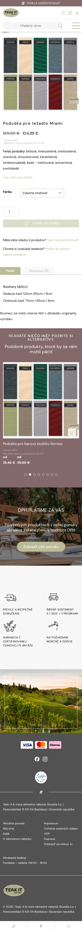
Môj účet (8, 828)
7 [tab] (52, 474)
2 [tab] (30, 474)
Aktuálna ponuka (13, 823)
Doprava (49, 839)
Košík (6, 833)
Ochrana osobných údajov (61, 828)
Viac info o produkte (17, 177)
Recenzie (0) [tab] (39, 271)
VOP (47, 833)
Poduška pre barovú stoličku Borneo (32, 443)
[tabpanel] (41, 414)
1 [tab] (25, 474)
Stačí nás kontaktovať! (63, 240)
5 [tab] (43, 474)
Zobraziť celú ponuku (41, 546)
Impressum (51, 823)
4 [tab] (39, 474)
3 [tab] (34, 474)
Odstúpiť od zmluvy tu (58, 844)
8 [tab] (56, 474)
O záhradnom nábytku (17, 839)
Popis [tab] (10, 271)
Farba (7, 192)
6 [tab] (47, 474)
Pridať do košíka (46, 223)
